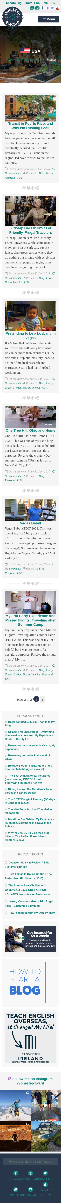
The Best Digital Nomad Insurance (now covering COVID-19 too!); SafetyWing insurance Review (27, 779)
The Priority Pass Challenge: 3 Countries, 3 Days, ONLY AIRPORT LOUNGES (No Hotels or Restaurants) (28, 890)
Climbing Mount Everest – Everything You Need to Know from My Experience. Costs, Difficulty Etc (29, 735)
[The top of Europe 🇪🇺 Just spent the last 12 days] (15, 1105)
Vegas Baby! (30, 523)
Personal (10, 480)
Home (9, 59)
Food (49, 278)
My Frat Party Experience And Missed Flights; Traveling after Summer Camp (30, 620)
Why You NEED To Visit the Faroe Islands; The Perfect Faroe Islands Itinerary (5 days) (27, 836)
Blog (41, 173)
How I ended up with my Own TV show (31, 913)
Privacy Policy (45, 1192)
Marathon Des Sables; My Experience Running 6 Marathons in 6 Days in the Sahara (29, 823)
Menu (50, 19)
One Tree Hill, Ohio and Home (30, 430)
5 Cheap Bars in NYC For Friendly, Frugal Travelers (30, 230)
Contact (31, 1195)
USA (41, 59)
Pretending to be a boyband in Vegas (31, 335)
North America (25, 59)
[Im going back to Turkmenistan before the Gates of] (15, 1136)
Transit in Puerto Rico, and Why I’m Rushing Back (30, 125)
